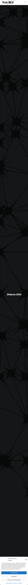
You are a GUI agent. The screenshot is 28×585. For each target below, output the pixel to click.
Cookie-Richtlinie (9, 583)
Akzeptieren (14, 572)
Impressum (20, 583)
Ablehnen (14, 576)
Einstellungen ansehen (14, 580)
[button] (26, 559)
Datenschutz (15, 583)
